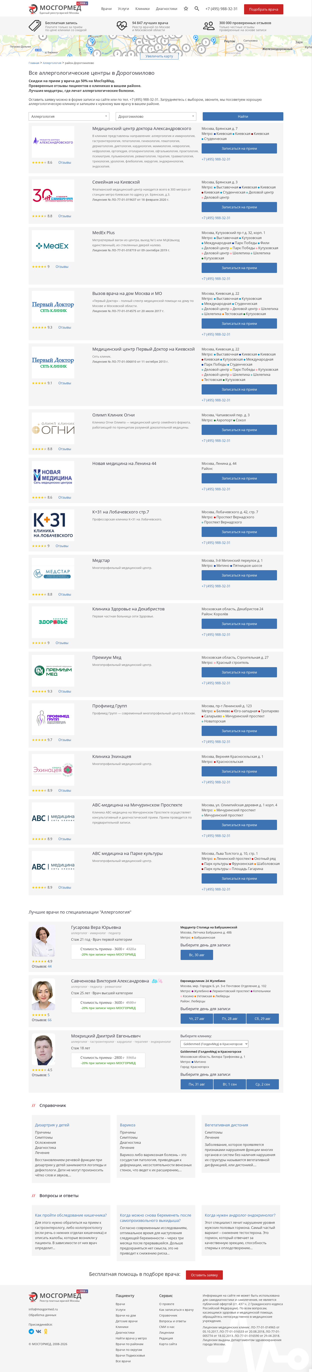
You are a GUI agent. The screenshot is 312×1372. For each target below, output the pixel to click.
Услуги (120, 1310)
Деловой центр (261, 192)
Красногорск (200, 1067)
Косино (188, 996)
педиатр (114, 933)
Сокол (240, 420)
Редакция (166, 1338)
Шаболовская (268, 863)
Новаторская (214, 721)
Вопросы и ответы (172, 1321)
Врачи (120, 1304)
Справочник (168, 1315)
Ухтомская (204, 996)
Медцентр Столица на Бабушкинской (208, 927)
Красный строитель (232, 662)
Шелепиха (241, 253)
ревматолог (113, 987)
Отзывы (64, 162)
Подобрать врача (263, 9)
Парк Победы (245, 243)
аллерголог (79, 933)
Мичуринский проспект (244, 716)
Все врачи (123, 1361)
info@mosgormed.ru (43, 1309)
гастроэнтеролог (102, 1042)
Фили (264, 243)
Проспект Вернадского (235, 517)
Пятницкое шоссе (247, 565)
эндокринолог (161, 1042)
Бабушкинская (204, 937)
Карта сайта (168, 1344)
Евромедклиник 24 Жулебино (202, 981)
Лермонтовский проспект (230, 991)
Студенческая (215, 138)
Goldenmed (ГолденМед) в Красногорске (210, 1052)
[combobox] (69, 116)
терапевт (142, 1042)
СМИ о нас (167, 1327)
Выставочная (227, 187)
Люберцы (198, 1001)
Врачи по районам (129, 1344)
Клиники (122, 1327)
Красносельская (229, 761)
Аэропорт (224, 420)
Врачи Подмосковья (130, 1355)
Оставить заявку (204, 1275)
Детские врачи (127, 1321)
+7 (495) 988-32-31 (221, 8)
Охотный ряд (264, 858)
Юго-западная (245, 711)
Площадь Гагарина (247, 868)
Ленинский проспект (233, 858)
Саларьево (212, 716)
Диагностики (166, 8)
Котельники (261, 991)
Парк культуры (215, 863)
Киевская (224, 133)
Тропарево (269, 711)
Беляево (223, 711)
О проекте (166, 1304)
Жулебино (201, 991)
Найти (243, 116)
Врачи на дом (126, 1315)
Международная (217, 243)
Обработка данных (42, 1315)
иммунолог (98, 933)
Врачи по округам (129, 1350)
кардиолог (125, 1042)
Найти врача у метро (131, 1338)
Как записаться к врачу (176, 1310)
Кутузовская (251, 237)
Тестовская (233, 313)
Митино (222, 565)
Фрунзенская (242, 863)
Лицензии (166, 1333)
